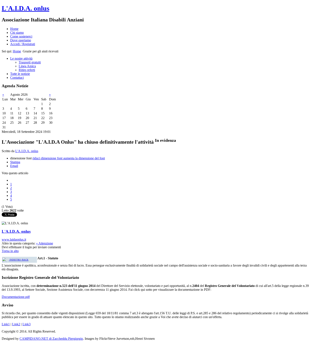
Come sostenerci (21, 36)
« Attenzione (44, 243)
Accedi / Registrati (22, 44)
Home (14, 29)
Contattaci (17, 77)
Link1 (6, 324)
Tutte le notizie (20, 74)
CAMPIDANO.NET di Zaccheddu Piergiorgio (51, 338)
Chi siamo (17, 32)
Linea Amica (27, 66)
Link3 (26, 324)
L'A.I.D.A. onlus (25, 8)
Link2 (16, 324)
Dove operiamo (20, 40)
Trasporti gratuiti (30, 62)
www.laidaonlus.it (14, 239)
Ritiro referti (27, 70)
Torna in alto (10, 251)
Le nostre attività (21, 58)
